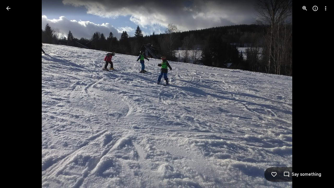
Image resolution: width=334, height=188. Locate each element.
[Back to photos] (8, 8)
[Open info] (315, 8)
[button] (14, 94)
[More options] (325, 8)
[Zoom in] (305, 8)
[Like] (274, 174)
